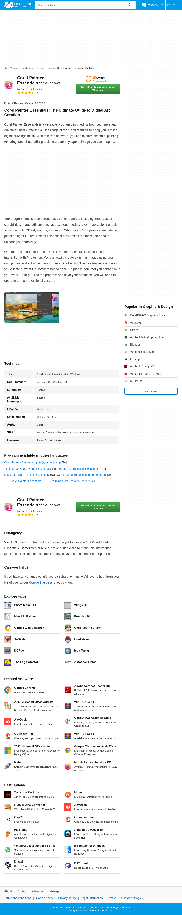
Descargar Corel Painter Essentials (26, 474)
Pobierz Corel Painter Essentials (79, 468)
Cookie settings (131, 898)
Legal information (92, 898)
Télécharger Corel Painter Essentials (27, 468)
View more (151, 390)
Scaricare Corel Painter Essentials (71, 480)
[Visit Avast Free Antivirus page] (98, 79)
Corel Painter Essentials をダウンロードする (32, 462)
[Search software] (129, 5)
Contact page (39, 582)
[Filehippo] (17, 5)
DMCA (112, 898)
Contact (21, 891)
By (22, 89)
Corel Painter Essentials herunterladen (81, 474)
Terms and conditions (17, 898)
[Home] (5, 68)
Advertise (37, 891)
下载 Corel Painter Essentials (22, 480)
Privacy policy (67, 898)
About (8, 891)
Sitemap (53, 891)
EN (168, 4)
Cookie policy (44, 898)
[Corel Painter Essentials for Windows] (8, 85)
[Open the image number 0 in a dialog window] (31, 307)
